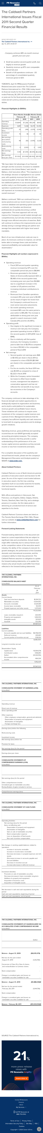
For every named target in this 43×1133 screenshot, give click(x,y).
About (21, 1105)
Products (21, 1102)
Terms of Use (14, 1121)
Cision (25, 1129)
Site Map (29, 1123)
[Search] (40, 3)
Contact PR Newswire (21, 1100)
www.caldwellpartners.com (27, 520)
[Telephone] (34, 3)
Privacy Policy (26, 1121)
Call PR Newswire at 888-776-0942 (22, 1113)
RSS (36, 1123)
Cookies (21, 1126)
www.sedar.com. (15, 461)
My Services (20, 1107)
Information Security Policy (14, 1123)
